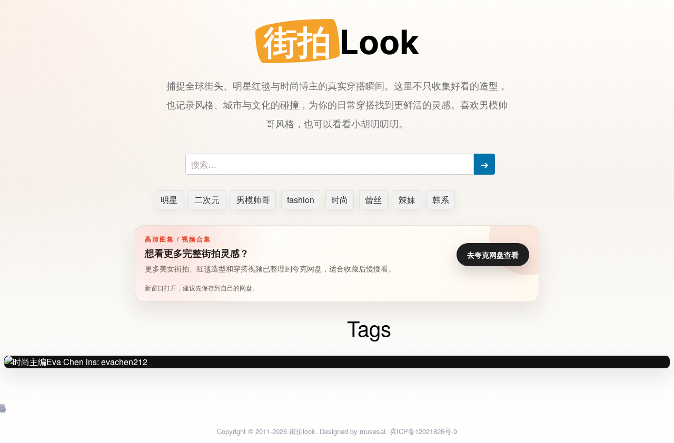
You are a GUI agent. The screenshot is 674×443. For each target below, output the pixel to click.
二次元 (207, 200)
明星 (169, 200)
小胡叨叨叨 (375, 123)
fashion (300, 200)
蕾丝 (373, 200)
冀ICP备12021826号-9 (423, 431)
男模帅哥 (253, 200)
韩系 (440, 200)
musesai (372, 431)
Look (341, 42)
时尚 (339, 200)
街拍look (302, 431)
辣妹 (407, 200)
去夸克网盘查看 (493, 254)
